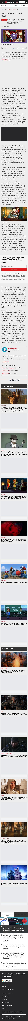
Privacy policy (5, 996)
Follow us (16, 48)
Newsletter (24, 48)
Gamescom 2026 (13, 5)
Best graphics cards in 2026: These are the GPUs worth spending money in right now (15, 946)
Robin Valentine (11, 21)
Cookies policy (5, 999)
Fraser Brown (19, 21)
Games (3, 9)
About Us (4, 986)
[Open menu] (2, 2)
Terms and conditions (7, 993)
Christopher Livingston (12, 22)
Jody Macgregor (12, 19)
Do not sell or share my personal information (12, 1011)
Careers (3, 1008)
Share (5, 48)
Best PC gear (24, 5)
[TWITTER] (9, 352)
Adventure (9, 9)
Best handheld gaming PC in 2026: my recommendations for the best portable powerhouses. (14, 965)
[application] (14, 134)
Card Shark (15, 9)
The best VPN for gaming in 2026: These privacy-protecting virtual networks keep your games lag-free (14, 928)
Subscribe (22, 2)
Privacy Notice (20, 275)
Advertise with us (6, 1002)
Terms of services (18, 273)
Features (4, 20)
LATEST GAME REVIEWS (20, 915)
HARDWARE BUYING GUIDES (7, 914)
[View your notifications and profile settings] (13, 2)
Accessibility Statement (7, 1005)
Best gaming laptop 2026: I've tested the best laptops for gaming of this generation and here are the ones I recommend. (14, 955)
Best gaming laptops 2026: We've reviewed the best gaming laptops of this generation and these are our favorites (14, 937)
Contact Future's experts (7, 989)
